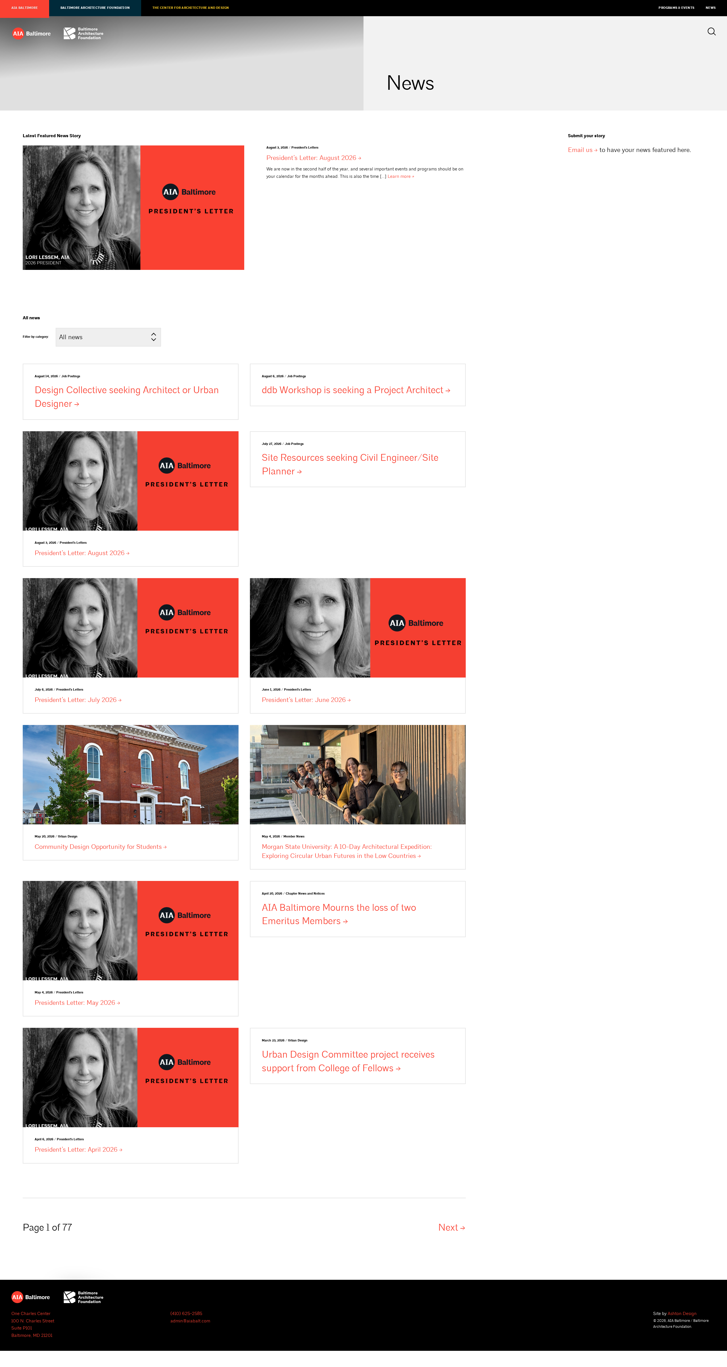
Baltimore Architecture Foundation (95, 8)
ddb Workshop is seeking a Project (352, 390)
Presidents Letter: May (75, 1003)
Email (580, 150)
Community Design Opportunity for (98, 847)
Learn (399, 176)
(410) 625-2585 (186, 1313)
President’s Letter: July (76, 700)
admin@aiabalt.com (190, 1321)
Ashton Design (682, 1313)
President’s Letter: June (304, 700)
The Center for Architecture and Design (190, 8)
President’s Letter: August (311, 158)
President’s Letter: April (76, 1149)
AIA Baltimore (24, 8)
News (711, 8)
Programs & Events (676, 8)
